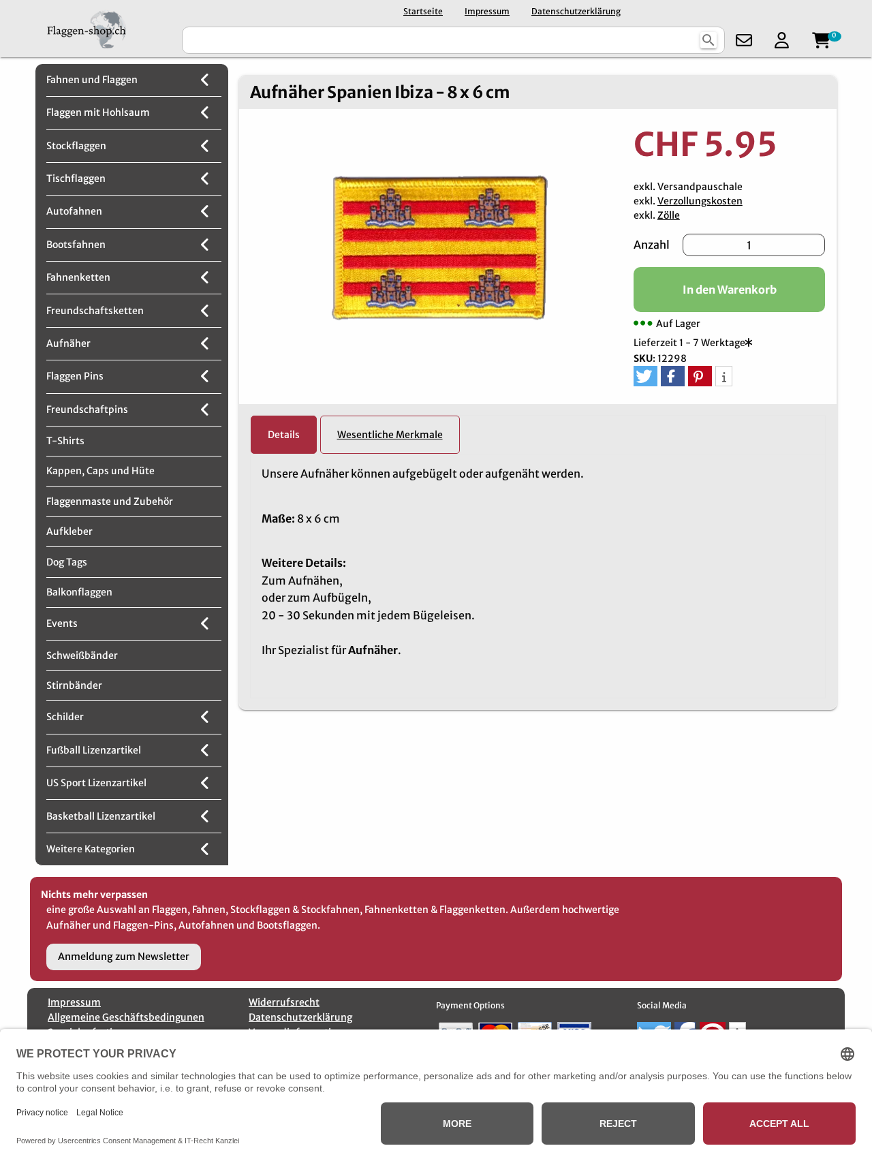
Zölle (668, 215)
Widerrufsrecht (284, 1002)
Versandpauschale (700, 187)
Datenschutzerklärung (576, 11)
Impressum (487, 11)
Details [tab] (284, 435)
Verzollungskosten (700, 201)
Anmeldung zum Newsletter (123, 956)
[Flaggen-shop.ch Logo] (103, 28)
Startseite (423, 11)
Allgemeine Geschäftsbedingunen (126, 1017)
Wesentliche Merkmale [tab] (390, 435)
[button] (645, 376)
